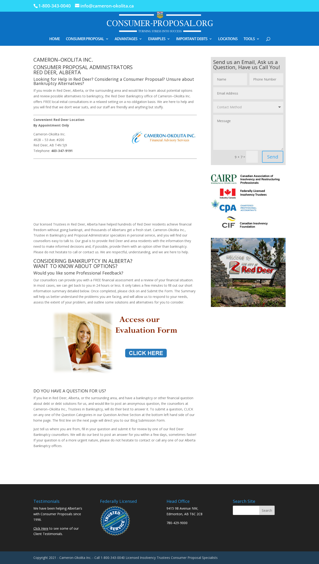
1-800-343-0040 (54, 6)
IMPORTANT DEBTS (191, 39)
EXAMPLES (156, 39)
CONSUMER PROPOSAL (85, 39)
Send (272, 157)
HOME (54, 39)
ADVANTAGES (126, 39)
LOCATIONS (227, 39)
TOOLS (249, 39)
